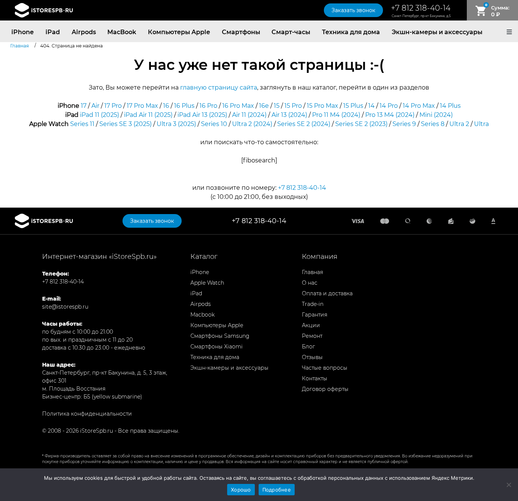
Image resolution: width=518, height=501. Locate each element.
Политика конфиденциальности (87, 413)
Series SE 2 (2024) (303, 124)
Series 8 (432, 124)
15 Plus (353, 105)
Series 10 (214, 124)
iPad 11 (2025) (99, 114)
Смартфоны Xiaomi (216, 346)
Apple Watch (207, 282)
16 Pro (208, 105)
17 (83, 105)
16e (264, 105)
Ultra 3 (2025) (176, 124)
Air (95, 105)
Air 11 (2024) (249, 114)
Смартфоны (241, 32)
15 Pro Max (322, 105)
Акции (311, 325)
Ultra (481, 124)
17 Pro (113, 105)
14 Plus (450, 105)
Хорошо (241, 490)
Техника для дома (351, 32)
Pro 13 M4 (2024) (389, 114)
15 (276, 105)
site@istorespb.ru (65, 306)
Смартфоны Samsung (220, 335)
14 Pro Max (419, 105)
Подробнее (276, 490)
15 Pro (293, 105)
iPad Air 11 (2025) (148, 114)
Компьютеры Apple (179, 32)
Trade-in (312, 304)
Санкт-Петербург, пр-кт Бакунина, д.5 (421, 16)
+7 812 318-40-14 (421, 8)
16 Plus (184, 105)
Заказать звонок (353, 10)
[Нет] (508, 484)
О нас (309, 282)
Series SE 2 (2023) (361, 124)
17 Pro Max (142, 105)
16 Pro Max (238, 105)
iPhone (22, 32)
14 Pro (389, 105)
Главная (312, 272)
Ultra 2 (459, 124)
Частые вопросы (324, 367)
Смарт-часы (291, 32)
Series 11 (82, 124)
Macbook (202, 314)
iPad (53, 32)
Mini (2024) (436, 114)
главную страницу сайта (218, 87)
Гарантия (314, 314)
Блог (308, 346)
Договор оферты (325, 389)
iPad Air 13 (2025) (202, 114)
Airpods (84, 32)
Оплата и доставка (327, 293)
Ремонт (312, 335)
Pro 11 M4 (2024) (336, 114)
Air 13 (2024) (289, 114)
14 (371, 105)
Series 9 (404, 124)
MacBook (121, 32)
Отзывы (312, 357)
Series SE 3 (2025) (125, 124)
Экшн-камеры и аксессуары (437, 32)
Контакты (314, 378)
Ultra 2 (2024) (252, 124)
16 (166, 105)
